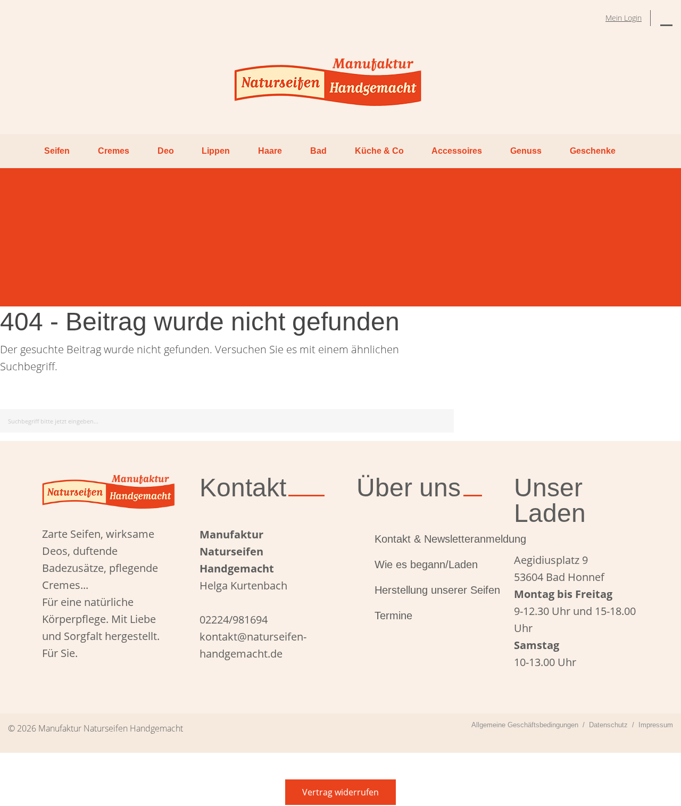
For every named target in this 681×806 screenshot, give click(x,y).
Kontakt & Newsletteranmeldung (428, 539)
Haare (270, 150)
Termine (393, 615)
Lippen (216, 150)
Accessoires (456, 150)
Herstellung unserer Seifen (428, 590)
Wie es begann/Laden (426, 564)
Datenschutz (608, 725)
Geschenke (593, 150)
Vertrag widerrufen (340, 792)
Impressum (655, 725)
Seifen (57, 150)
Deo (165, 150)
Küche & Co (379, 150)
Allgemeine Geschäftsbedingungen (524, 725)
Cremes (113, 150)
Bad (318, 150)
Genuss (526, 150)
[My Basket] (666, 18)
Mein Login (623, 18)
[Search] (444, 419)
